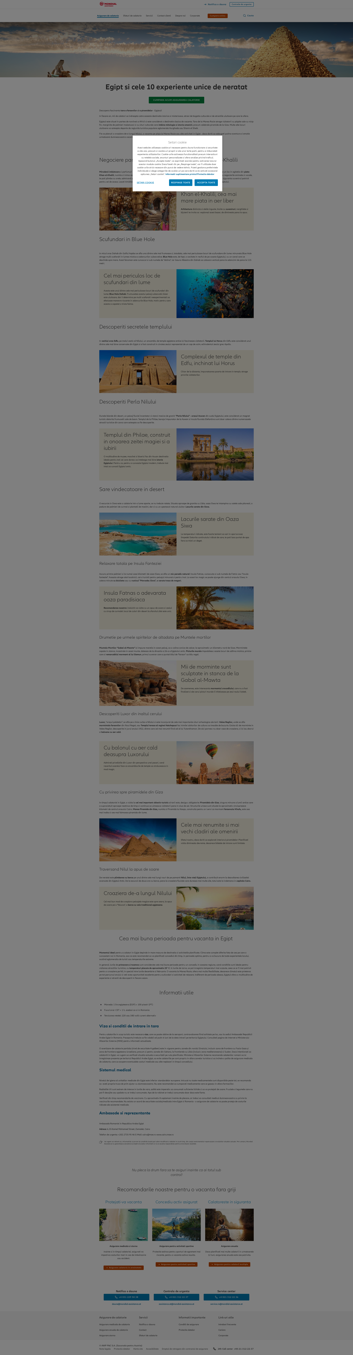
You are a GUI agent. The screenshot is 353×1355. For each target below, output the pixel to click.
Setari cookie (145, 182)
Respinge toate (180, 182)
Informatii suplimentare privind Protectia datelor (189, 174)
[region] (177, 163)
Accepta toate (206, 182)
